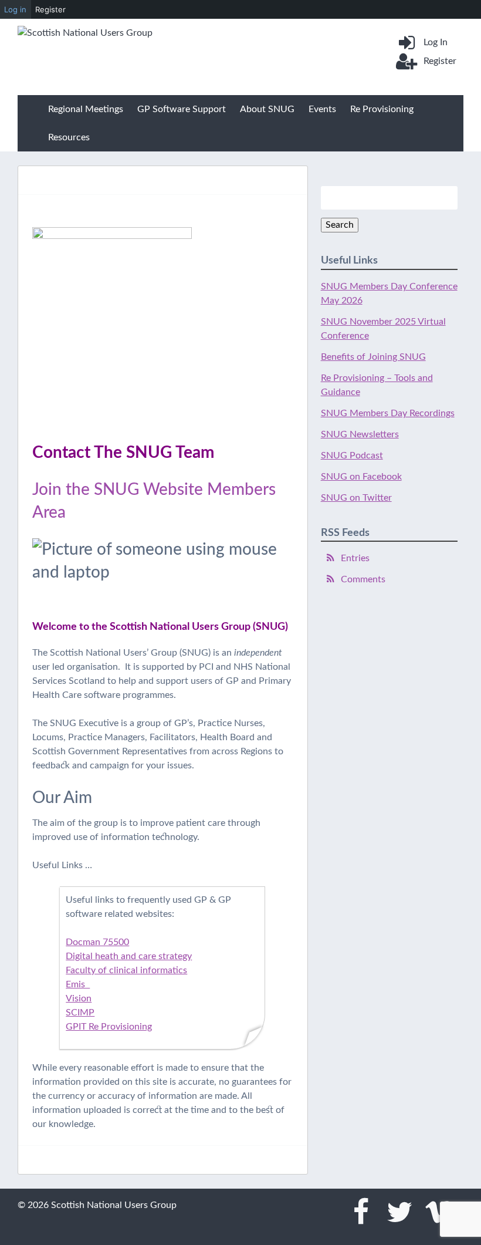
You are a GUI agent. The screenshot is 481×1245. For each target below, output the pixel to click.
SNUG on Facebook (361, 476)
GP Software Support (181, 109)
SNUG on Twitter (356, 497)
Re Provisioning (382, 109)
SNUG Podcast (352, 455)
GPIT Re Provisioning (109, 1026)
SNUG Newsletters (360, 434)
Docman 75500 (97, 942)
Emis (78, 984)
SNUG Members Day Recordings (388, 413)
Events (322, 109)
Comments (363, 579)
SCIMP (80, 1012)
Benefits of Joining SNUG (373, 357)
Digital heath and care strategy (129, 956)
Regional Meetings (85, 109)
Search (340, 225)
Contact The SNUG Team (123, 452)
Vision (79, 998)
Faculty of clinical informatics (126, 970)
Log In (436, 42)
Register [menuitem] (50, 9)
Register (440, 61)
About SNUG (267, 109)
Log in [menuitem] (15, 9)
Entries (355, 558)
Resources (69, 137)
